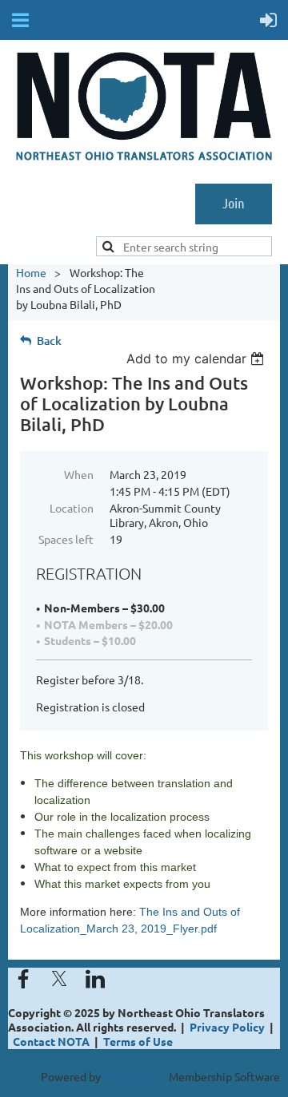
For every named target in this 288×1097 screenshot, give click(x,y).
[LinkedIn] (95, 979)
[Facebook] (23, 979)
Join (233, 203)
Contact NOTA (51, 1041)
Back (49, 340)
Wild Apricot (134, 1076)
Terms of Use (138, 1041)
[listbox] (197, 358)
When (79, 474)
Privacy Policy (227, 1027)
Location (72, 508)
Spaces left (66, 539)
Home (31, 272)
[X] (59, 979)
